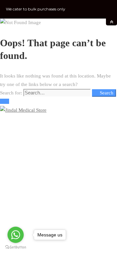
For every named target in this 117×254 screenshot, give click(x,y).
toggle (111, 22)
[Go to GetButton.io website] (15, 247)
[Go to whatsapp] (15, 235)
